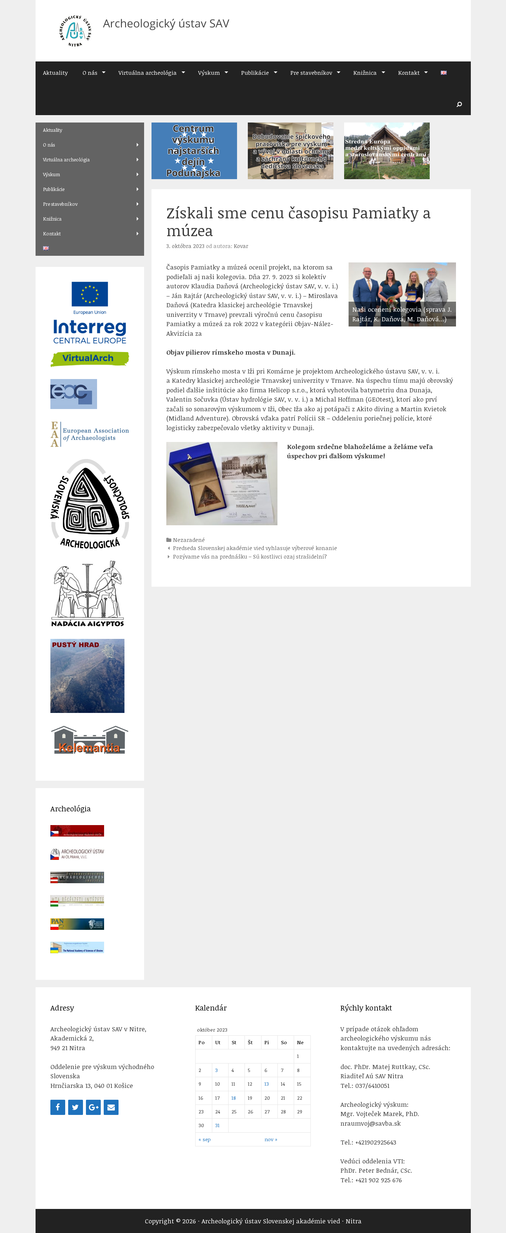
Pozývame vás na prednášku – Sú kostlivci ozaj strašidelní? (250, 556)
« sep (205, 1139)
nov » (270, 1139)
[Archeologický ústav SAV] (141, 30)
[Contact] (111, 1107)
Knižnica (365, 72)
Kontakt (409, 72)
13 (266, 1083)
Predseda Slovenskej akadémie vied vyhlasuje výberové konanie (255, 548)
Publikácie (255, 72)
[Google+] (93, 1107)
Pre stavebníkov (311, 72)
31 (217, 1125)
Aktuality (55, 72)
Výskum (209, 72)
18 (234, 1097)
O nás (90, 72)
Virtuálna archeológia (148, 72)
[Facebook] (57, 1107)
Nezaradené (189, 539)
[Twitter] (75, 1107)
